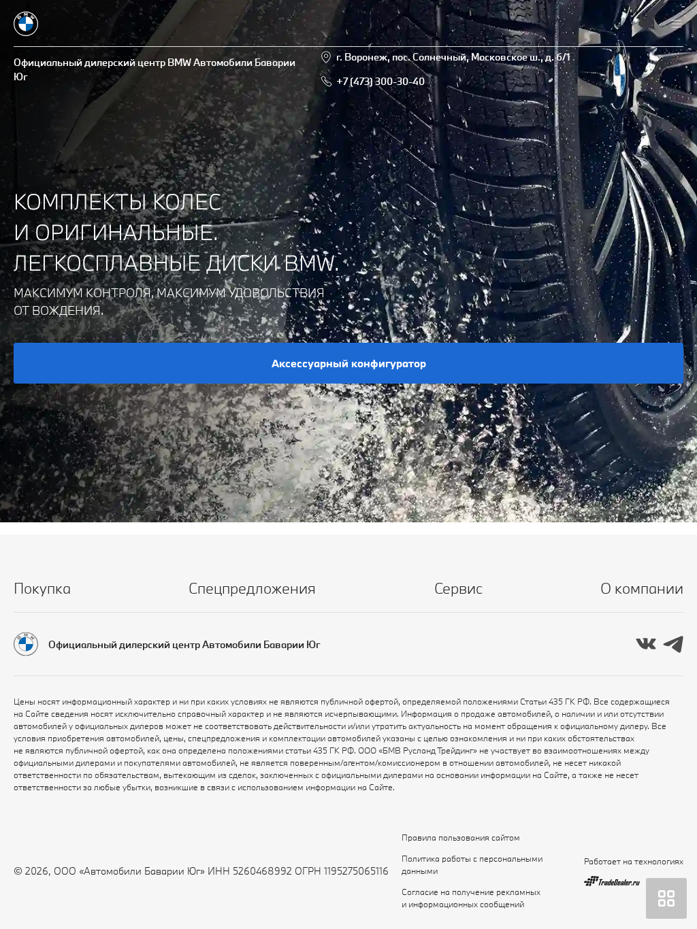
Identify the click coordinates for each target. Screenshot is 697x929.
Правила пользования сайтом (461, 837)
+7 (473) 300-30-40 (380, 81)
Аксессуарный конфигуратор (349, 363)
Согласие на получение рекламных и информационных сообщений (471, 897)
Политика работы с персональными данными (472, 864)
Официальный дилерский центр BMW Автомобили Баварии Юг (154, 69)
